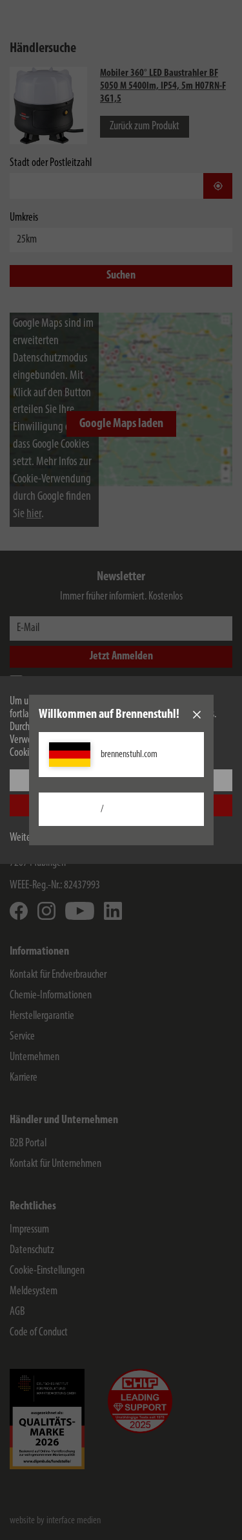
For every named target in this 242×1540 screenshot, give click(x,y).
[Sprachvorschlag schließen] (197, 715)
